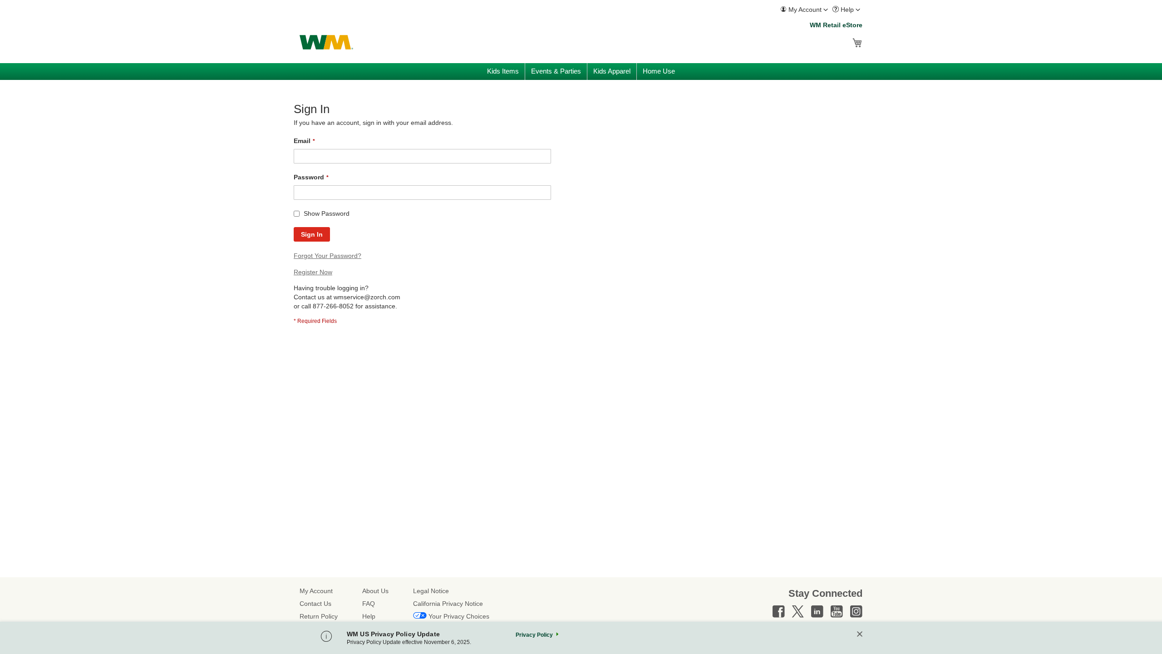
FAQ (368, 603)
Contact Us (315, 603)
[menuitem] (804, 10)
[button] (804, 10)
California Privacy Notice (448, 603)
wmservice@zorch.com (367, 297)
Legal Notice (431, 591)
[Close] (859, 634)
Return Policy (319, 616)
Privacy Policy (534, 635)
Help (368, 616)
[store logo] (326, 42)
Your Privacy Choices (458, 616)
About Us (375, 591)
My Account (316, 591)
